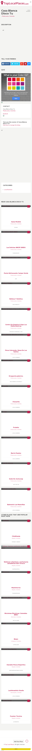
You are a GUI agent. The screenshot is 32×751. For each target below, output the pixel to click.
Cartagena (13, 641)
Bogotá (13, 538)
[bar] (16, 257)
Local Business (8, 189)
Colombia (11, 16)
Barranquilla (13, 692)
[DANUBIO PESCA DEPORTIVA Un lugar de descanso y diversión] (16, 649)
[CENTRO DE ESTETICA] (16, 309)
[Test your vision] (16, 87)
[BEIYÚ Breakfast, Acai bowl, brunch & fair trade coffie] (16, 623)
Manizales (13, 617)
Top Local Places (9, 744)
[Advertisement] (17, 43)
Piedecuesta (5, 16)
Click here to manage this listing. (11, 125)
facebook (5, 113)
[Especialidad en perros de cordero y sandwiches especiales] (16, 232)
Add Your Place (18, 741)
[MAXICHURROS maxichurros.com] (16, 572)
